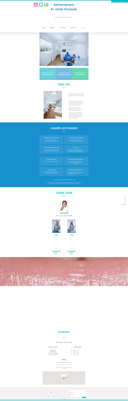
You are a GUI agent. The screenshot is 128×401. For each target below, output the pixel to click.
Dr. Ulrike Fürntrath (64, 9)
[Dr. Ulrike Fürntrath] (51, 393)
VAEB (66, 179)
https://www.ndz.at (71, 174)
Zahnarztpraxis (64, 4)
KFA (71, 179)
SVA (69, 179)
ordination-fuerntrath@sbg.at (53, 353)
